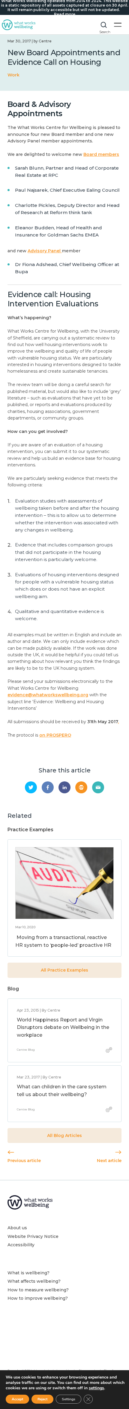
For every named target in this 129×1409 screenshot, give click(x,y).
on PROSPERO (55, 735)
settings (96, 1388)
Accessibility (21, 1244)
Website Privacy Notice (33, 1236)
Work (14, 75)
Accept (17, 1399)
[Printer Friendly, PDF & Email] (81, 787)
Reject (42, 1399)
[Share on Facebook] (48, 787)
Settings (68, 1399)
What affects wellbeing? (34, 1281)
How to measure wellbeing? (38, 1290)
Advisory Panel (45, 250)
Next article (109, 1160)
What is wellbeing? (29, 1273)
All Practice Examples (64, 970)
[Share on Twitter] (31, 787)
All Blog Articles (64, 1135)
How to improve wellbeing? (38, 1298)
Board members (101, 154)
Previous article (24, 1160)
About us (17, 1227)
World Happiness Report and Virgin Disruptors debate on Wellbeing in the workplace (63, 1027)
